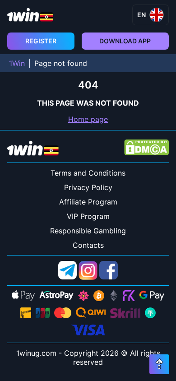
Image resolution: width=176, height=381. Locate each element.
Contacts (88, 245)
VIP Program (88, 216)
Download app (125, 41)
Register (40, 41)
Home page (88, 119)
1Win (17, 63)
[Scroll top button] (159, 364)
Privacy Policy (88, 187)
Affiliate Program (88, 201)
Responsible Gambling (88, 230)
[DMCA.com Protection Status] (146, 148)
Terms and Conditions (88, 172)
